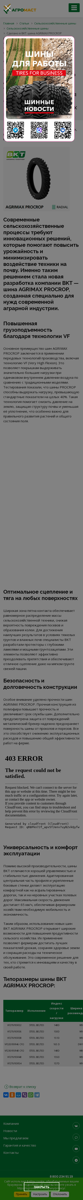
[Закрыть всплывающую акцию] (8, 7)
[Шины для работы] (39, 89)
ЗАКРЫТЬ (41, 1187)
